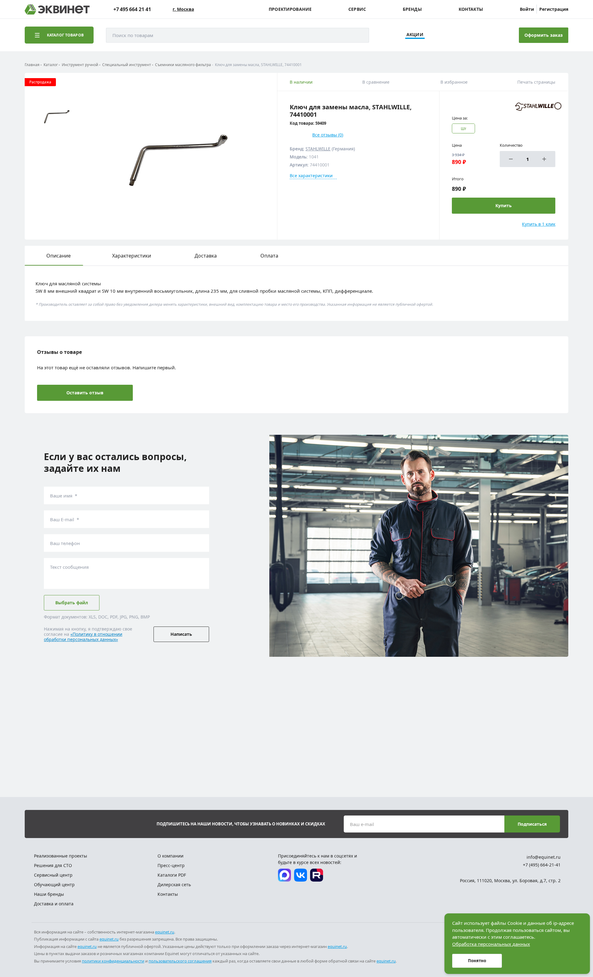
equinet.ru (164, 932)
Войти (527, 9)
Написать (181, 634)
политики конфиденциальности (113, 961)
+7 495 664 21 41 (132, 9)
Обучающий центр (54, 884)
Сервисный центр (53, 875)
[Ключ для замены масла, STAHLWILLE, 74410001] (178, 156)
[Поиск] (358, 35)
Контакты (471, 9)
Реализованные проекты (60, 856)
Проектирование (290, 9)
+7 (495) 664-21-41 (542, 865)
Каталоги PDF (172, 875)
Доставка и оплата (54, 904)
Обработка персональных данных (491, 944)
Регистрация (553, 9)
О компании (170, 856)
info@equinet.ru (544, 857)
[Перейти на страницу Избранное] (481, 35)
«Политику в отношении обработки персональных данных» (83, 636)
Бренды (412, 9)
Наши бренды (49, 894)
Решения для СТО (53, 865)
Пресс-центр (171, 865)
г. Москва (183, 9)
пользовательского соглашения (180, 961)
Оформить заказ (543, 35)
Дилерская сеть (174, 884)
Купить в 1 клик (538, 224)
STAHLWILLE (317, 149)
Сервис (357, 9)
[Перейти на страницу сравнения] (464, 35)
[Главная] (57, 9)
